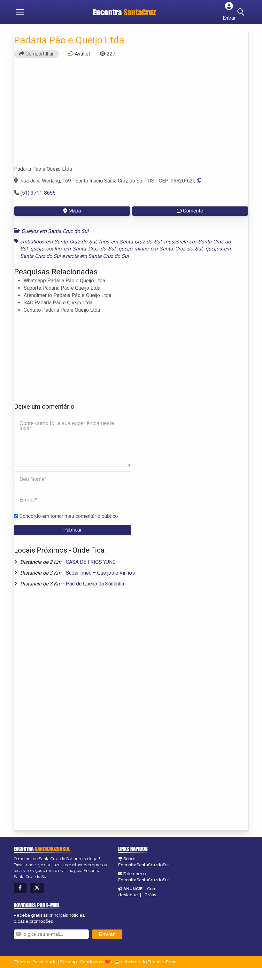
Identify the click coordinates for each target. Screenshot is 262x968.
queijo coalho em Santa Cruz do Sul (73, 249)
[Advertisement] (131, 114)
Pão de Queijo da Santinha (95, 584)
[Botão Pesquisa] (242, 12)
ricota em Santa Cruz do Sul (97, 256)
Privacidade (45, 961)
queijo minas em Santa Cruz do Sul (161, 249)
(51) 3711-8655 (38, 193)
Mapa (74, 211)
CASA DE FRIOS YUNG (91, 562)
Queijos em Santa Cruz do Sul (55, 231)
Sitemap (68, 961)
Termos (22, 961)
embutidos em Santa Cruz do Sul (58, 242)
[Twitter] (37, 888)
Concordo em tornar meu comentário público (68, 516)
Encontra (108, 12)
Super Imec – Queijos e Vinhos (100, 573)
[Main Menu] (20, 12)
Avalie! (82, 54)
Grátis (150, 894)
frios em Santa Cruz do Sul (130, 242)
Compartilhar (39, 54)
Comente (193, 211)
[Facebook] (20, 888)
